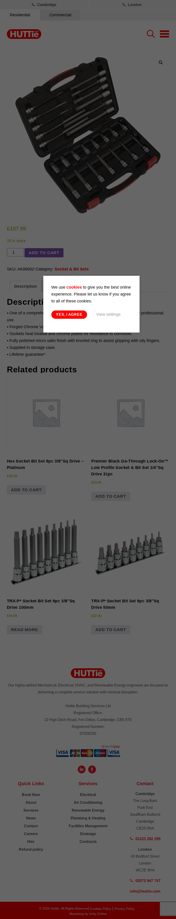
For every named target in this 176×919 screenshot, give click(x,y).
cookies (74, 287)
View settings (108, 314)
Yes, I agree (69, 314)
